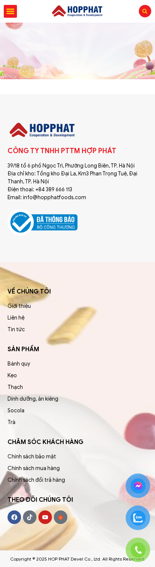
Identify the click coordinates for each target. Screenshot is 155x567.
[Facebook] (14, 517)
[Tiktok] (29, 517)
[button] (10, 11)
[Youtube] (45, 517)
